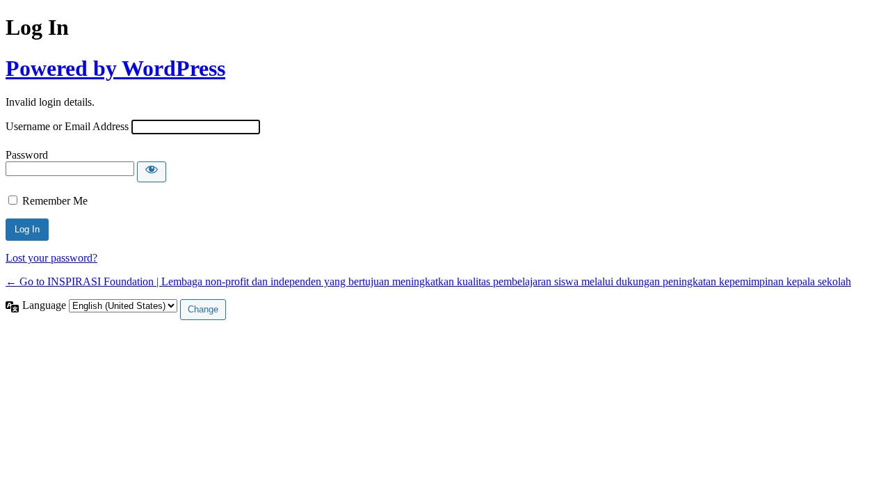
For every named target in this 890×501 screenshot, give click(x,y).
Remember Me (55, 201)
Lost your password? (51, 258)
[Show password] (151, 171)
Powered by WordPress (115, 68)
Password (27, 155)
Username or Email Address (67, 126)
